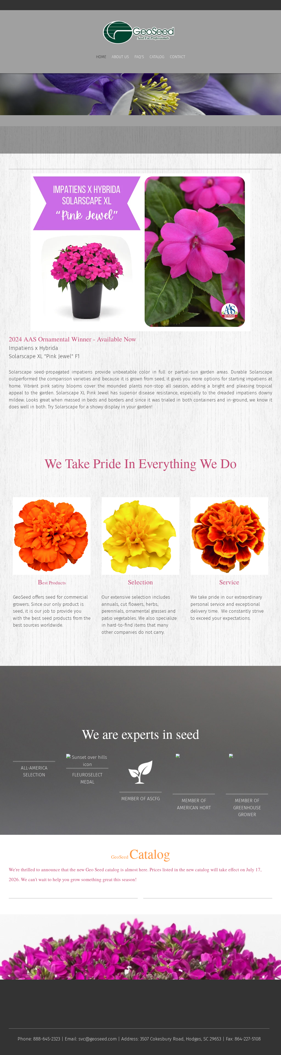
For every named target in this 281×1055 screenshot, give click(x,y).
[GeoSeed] (140, 32)
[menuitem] (101, 62)
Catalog (140, 853)
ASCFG (153, 799)
